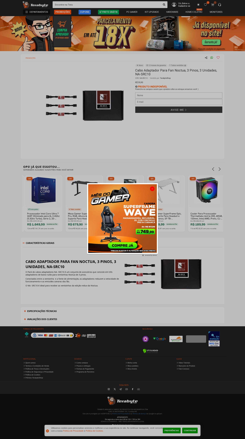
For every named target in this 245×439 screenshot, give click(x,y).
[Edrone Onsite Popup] (122, 219)
